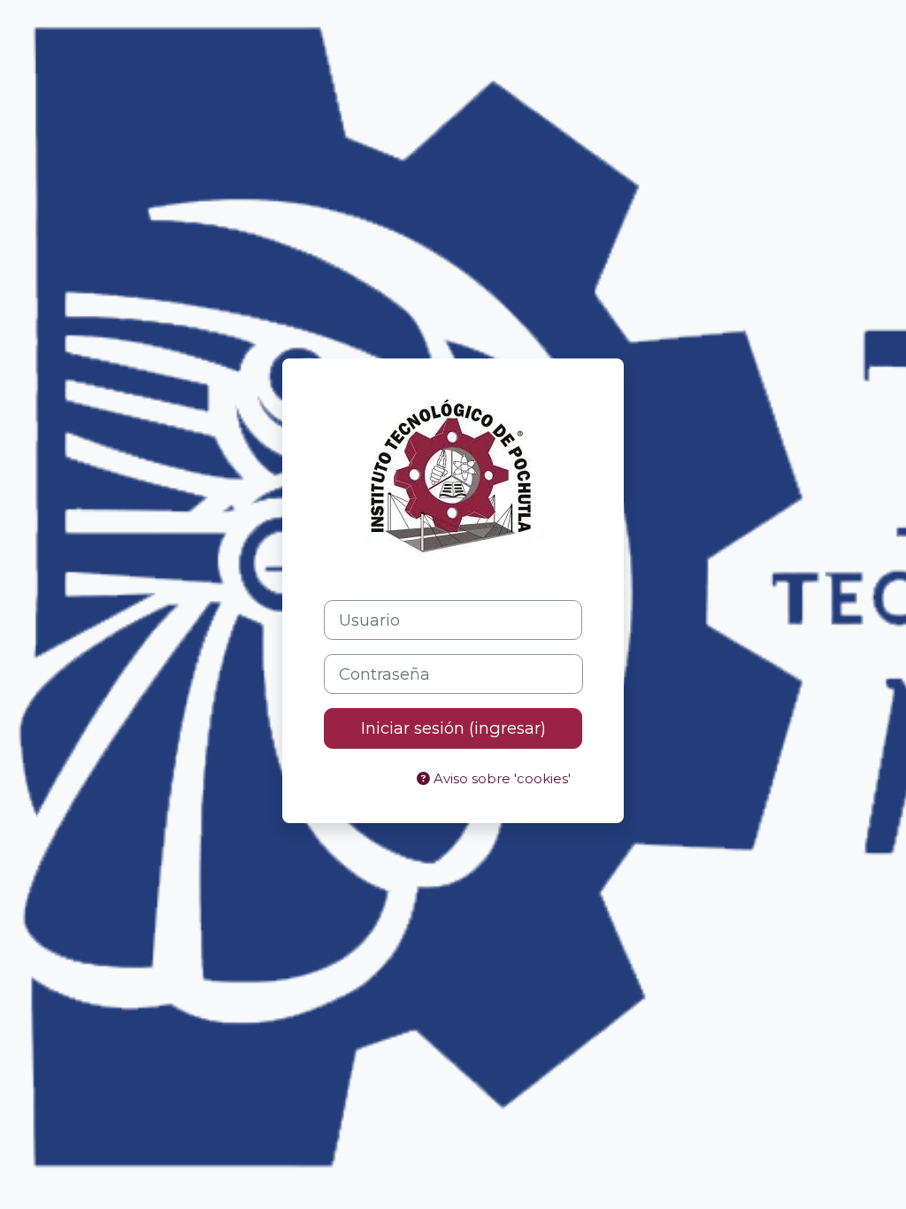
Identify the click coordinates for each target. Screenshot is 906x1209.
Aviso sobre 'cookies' (500, 779)
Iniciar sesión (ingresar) (453, 728)
